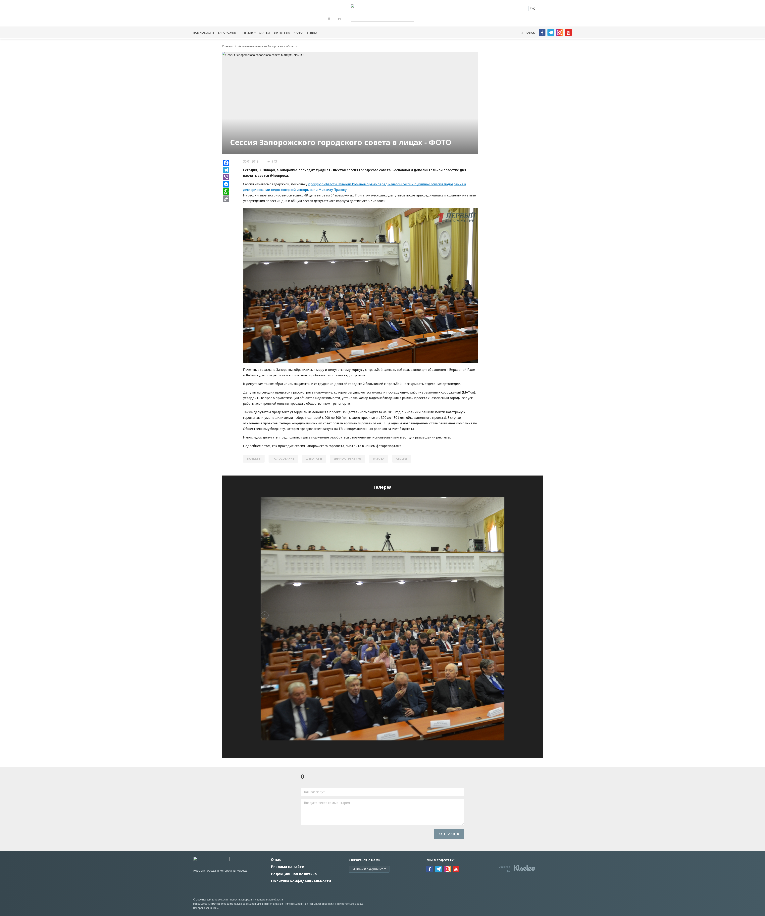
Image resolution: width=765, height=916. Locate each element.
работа (378, 458)
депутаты (314, 458)
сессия (401, 458)
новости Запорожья (242, 899)
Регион (247, 32)
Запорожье (226, 32)
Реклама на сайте (287, 866)
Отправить (449, 834)
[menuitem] (532, 8)
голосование (283, 458)
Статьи (264, 32)
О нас (276, 859)
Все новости (203, 32)
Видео (312, 32)
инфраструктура (347, 458)
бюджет (254, 458)
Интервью (282, 32)
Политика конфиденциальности (301, 881)
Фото (298, 32)
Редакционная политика (294, 873)
